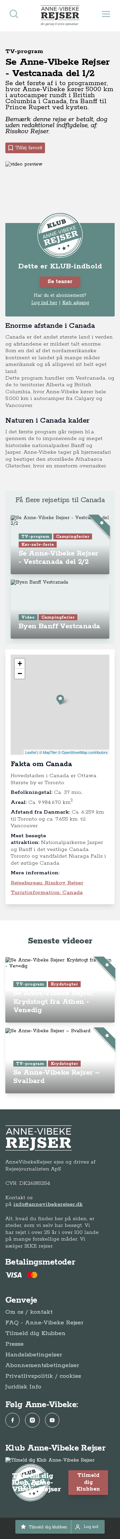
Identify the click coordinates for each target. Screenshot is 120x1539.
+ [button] (20, 663)
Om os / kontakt (29, 1312)
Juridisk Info (23, 1386)
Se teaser (60, 281)
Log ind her (44, 303)
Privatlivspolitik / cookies (43, 1376)
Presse (14, 1344)
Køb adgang (75, 303)
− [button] (20, 673)
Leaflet (30, 752)
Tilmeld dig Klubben (35, 1333)
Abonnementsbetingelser (42, 1365)
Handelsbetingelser (33, 1354)
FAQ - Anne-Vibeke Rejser (44, 1322)
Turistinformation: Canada (47, 892)
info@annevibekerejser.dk (48, 1204)
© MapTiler (48, 752)
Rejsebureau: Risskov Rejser (47, 882)
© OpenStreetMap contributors (83, 752)
